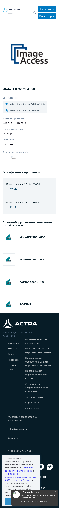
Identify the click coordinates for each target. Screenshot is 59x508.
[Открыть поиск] (34, 13)
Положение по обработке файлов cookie (36, 375)
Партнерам (14, 359)
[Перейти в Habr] (41, 467)
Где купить (47, 9)
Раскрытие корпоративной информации (23, 418)
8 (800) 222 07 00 (21, 451)
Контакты (13, 438)
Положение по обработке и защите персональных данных (38, 362)
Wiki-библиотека (17, 429)
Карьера (12, 354)
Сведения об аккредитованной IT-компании (37, 388)
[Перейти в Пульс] (50, 467)
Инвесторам (47, 16)
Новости (12, 348)
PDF (11, 188)
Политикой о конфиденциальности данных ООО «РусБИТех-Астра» (20, 477)
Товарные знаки (34, 397)
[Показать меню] (10, 15)
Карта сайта (32, 402)
